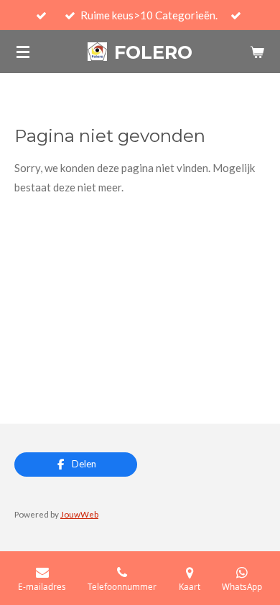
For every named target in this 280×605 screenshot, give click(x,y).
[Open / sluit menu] (23, 51)
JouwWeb (79, 514)
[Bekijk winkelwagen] (257, 51)
